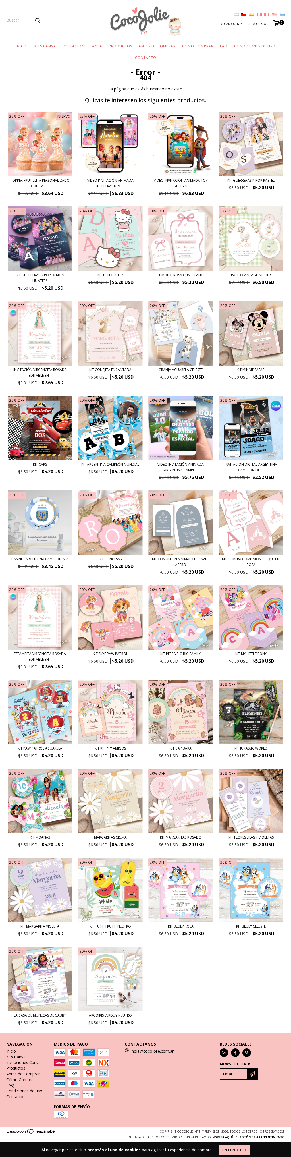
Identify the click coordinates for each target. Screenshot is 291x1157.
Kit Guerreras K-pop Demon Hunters (40, 278)
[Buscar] (37, 20)
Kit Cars (40, 464)
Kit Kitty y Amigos (110, 748)
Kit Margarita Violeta (39, 926)
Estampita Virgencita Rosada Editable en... (40, 656)
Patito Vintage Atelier (251, 275)
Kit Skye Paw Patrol (110, 653)
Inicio (22, 46)
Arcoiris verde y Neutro (110, 1015)
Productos (120, 46)
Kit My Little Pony (251, 653)
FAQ (224, 46)
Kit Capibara (181, 748)
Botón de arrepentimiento (262, 1137)
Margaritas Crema (110, 837)
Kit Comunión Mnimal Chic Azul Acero (180, 562)
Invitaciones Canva (82, 46)
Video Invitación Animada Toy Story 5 (181, 183)
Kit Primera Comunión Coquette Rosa (251, 562)
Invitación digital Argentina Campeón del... (251, 467)
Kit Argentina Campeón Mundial (110, 464)
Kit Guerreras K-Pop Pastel (251, 180)
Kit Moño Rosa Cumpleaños (180, 275)
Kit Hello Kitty (110, 275)
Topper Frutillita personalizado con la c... (40, 183)
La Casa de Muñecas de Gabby (40, 1015)
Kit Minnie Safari (251, 369)
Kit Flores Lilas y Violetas (251, 837)
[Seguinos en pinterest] (246, 1052)
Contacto (145, 57)
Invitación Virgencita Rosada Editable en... (40, 372)
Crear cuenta (231, 24)
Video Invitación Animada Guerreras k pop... (110, 183)
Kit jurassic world (250, 748)
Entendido (234, 1150)
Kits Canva (45, 46)
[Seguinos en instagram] (224, 1052)
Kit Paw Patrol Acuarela (40, 748)
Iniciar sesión (257, 24)
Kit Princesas (110, 559)
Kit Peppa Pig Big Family (180, 653)
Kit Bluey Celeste (251, 926)
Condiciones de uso (254, 46)
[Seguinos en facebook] (235, 1052)
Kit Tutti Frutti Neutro (110, 926)
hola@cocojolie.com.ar (153, 1051)
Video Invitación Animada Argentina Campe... (180, 467)
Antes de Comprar (157, 46)
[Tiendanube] (31, 1133)
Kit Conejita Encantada (110, 369)
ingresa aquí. (222, 1137)
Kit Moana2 (40, 837)
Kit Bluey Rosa (181, 926)
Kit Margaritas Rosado (180, 837)
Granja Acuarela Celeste (181, 369)
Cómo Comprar (197, 46)
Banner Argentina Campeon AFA (40, 559)
